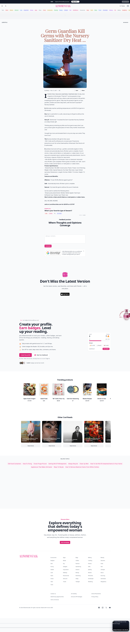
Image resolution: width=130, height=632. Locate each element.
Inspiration (26, 10)
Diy (115, 10)
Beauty (61, 10)
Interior (77, 569)
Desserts (103, 560)
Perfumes (90, 575)
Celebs (77, 560)
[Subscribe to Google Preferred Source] (53, 252)
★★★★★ (125, 22)
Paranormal (82, 10)
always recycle (73, 464)
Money (31, 10)
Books (64, 560)
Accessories (50, 10)
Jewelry (90, 569)
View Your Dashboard (42, 355)
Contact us (53, 593)
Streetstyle (105, 10)
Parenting (78, 575)
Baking (119, 10)
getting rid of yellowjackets (57, 464)
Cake (46, 213)
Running (56, 10)
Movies (11, 10)
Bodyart (52, 560)
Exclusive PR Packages (76, 596)
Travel (100, 10)
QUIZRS (84, 215)
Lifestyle (66, 10)
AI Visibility (74, 593)
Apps (36, 10)
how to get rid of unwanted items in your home (106, 464)
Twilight (78, 581)
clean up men (84, 464)
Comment (48, 246)
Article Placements (96, 593)
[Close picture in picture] (114, 622)
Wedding (90, 581)
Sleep (95, 10)
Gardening (78, 566)
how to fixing (27, 464)
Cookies (50, 213)
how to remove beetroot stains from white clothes (82, 467)
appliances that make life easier (41, 467)
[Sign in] (128, 6)
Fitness (90, 563)
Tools (52, 584)
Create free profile (25, 355)
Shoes (40, 10)
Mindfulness (75, 10)
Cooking (90, 560)
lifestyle (4, 22)
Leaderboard (91, 348)
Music (7, 10)
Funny (44, 10)
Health (52, 569)
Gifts (89, 566)
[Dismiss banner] (83, 251)
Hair (102, 566)
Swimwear (103, 578)
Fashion (78, 563)
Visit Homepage (65, 542)
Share (83, 90)
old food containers (14, 464)
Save (77, 90)
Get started (106, 348)
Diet (70, 10)
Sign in (48, 358)
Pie (54, 213)
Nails (52, 575)
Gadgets (65, 566)
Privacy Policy (94, 596)
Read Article (34, 446)
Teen (3, 10)
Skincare (16, 10)
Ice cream (59, 213)
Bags (88, 10)
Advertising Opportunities (57, 596)
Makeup (111, 10)
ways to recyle (59, 467)
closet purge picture (40, 464)
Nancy (47, 90)
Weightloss (124, 10)
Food (92, 10)
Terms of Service (55, 599)
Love (21, 10)
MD (59, 90)
